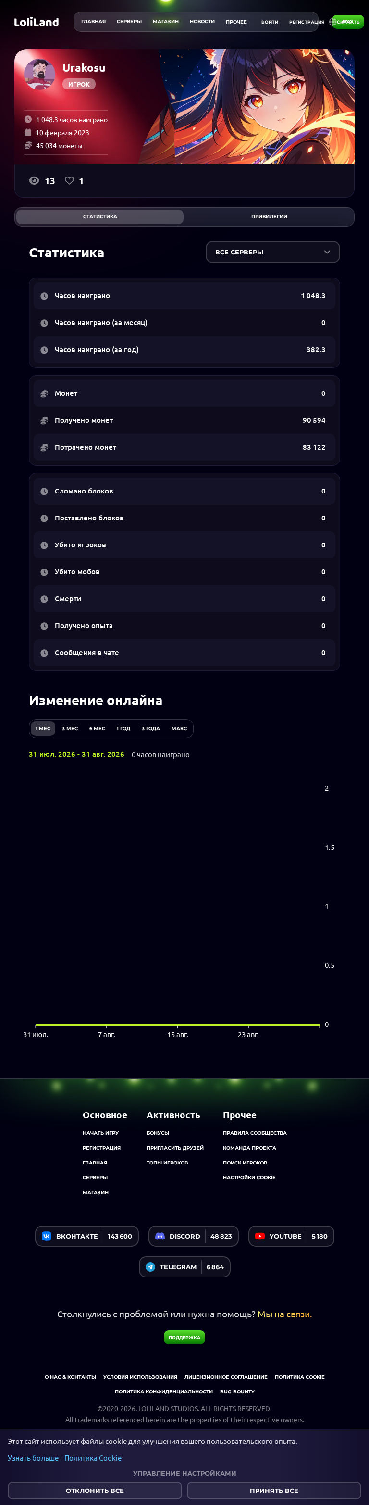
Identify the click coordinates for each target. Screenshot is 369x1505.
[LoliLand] (36, 21)
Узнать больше (33, 1457)
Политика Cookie (93, 1457)
